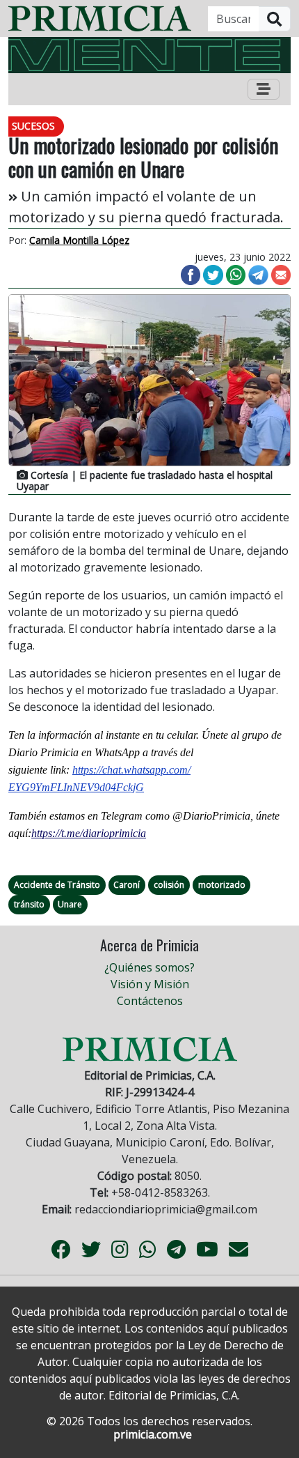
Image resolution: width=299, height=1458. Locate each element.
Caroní (126, 885)
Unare (70, 904)
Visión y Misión (150, 984)
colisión (169, 885)
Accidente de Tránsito (57, 885)
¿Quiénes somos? (149, 967)
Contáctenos (150, 1000)
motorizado (221, 885)
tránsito (29, 904)
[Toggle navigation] (264, 89)
